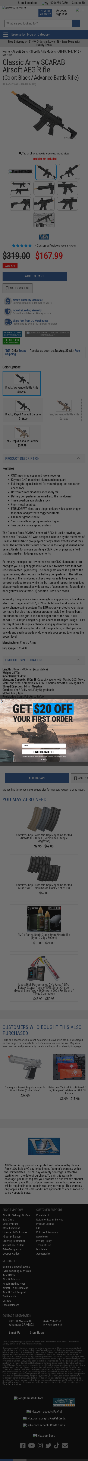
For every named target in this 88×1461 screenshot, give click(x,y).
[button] (44, 753)
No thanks (44, 760)
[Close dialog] (2, 701)
